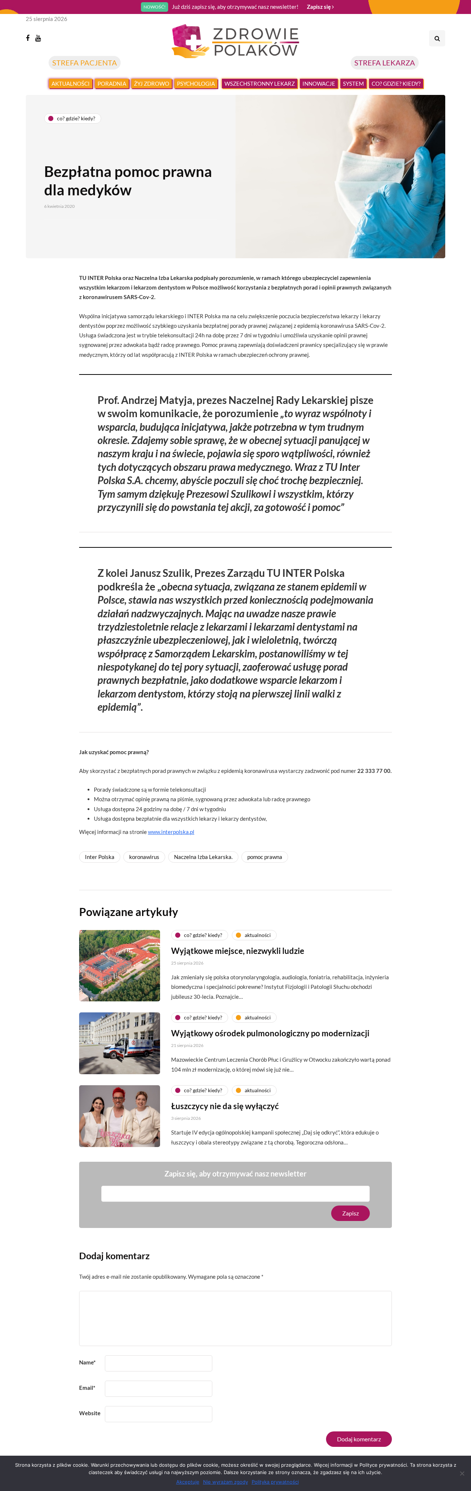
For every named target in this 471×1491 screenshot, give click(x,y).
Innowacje (318, 83)
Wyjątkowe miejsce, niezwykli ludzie (237, 951)
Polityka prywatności (275, 1482)
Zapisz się (319, 6)
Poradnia (112, 83)
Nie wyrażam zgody (225, 1482)
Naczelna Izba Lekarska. (203, 856)
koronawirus (144, 856)
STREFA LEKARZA (384, 62)
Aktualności (71, 83)
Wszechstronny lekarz (259, 83)
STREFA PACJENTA (84, 62)
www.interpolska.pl (171, 831)
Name (87, 1362)
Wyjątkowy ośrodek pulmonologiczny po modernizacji (270, 1033)
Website (89, 1413)
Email (87, 1387)
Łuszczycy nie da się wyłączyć (225, 1106)
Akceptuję (187, 1482)
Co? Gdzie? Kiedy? (396, 83)
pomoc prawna (264, 856)
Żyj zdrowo (151, 83)
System (353, 83)
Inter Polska (99, 856)
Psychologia (196, 83)
